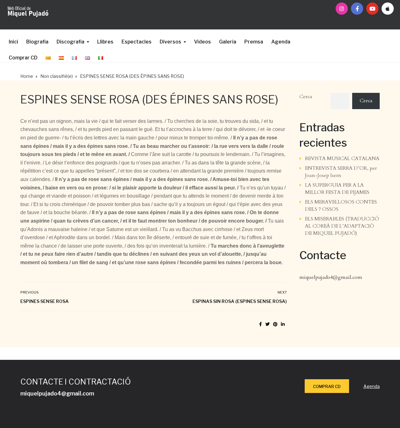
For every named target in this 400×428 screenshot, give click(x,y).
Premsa (253, 42)
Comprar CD (23, 58)
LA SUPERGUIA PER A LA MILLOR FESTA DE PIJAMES (337, 189)
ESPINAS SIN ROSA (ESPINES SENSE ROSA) (239, 301)
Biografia (37, 42)
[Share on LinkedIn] (283, 324)
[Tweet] (267, 324)
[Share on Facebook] (260, 324)
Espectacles (137, 42)
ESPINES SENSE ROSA (44, 301)
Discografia (70, 42)
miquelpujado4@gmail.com (330, 277)
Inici (13, 42)
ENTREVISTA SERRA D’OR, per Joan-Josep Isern (341, 172)
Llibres (105, 42)
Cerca (305, 96)
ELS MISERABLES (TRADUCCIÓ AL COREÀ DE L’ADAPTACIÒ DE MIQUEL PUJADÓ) (342, 226)
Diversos (170, 42)
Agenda (280, 42)
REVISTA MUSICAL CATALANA (342, 158)
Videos (202, 42)
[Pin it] (275, 324)
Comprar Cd (327, 386)
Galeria (227, 42)
